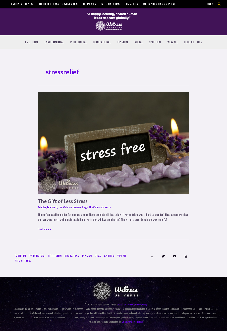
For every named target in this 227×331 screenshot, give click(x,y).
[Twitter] (163, 256)
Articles (42, 207)
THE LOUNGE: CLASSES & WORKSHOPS (58, 4)
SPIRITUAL (155, 42)
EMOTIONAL (32, 42)
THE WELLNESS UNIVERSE (21, 4)
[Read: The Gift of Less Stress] (113, 143)
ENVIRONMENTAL (54, 42)
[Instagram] (185, 256)
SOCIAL (138, 42)
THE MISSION (89, 4)
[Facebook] (152, 256)
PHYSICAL (122, 42)
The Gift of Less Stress (63, 201)
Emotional (52, 207)
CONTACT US (131, 4)
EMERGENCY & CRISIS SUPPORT (159, 4)
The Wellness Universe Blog (72, 207)
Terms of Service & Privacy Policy (132, 304)
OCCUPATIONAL (102, 42)
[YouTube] (174, 256)
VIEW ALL (172, 42)
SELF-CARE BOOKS (110, 4)
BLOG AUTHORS (193, 42)
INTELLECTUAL (78, 42)
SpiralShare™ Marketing (132, 321)
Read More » (44, 229)
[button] (219, 4)
